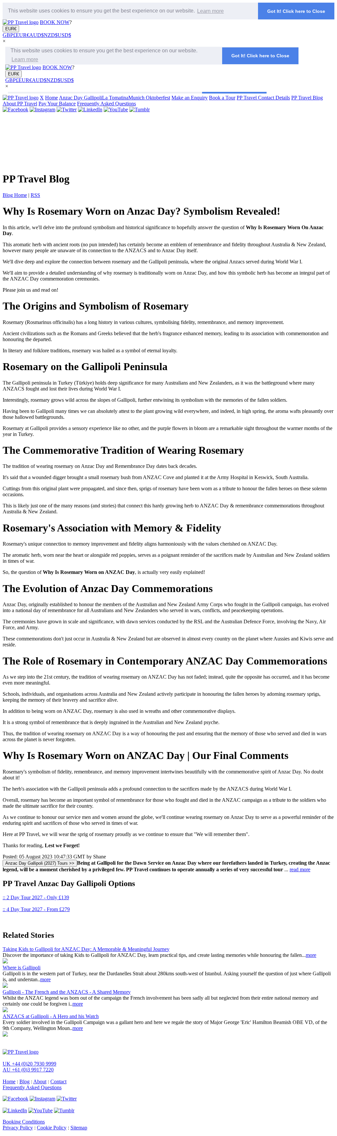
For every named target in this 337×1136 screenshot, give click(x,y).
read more (300, 869)
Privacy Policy (18, 1127)
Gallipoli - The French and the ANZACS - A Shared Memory (67, 992)
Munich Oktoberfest (149, 97)
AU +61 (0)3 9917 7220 (28, 1069)
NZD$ (51, 35)
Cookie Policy (51, 1127)
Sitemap (78, 1127)
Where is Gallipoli (21, 967)
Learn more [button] (210, 11)
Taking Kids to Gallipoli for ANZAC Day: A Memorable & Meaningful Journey (86, 949)
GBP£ (9, 35)
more (311, 955)
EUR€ (10, 28)
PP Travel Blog (307, 97)
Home (51, 97)
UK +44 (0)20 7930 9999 (29, 1064)
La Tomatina (115, 97)
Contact (58, 1081)
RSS (35, 195)
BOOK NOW (54, 22)
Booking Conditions (24, 1121)
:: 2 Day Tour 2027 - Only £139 (36, 897)
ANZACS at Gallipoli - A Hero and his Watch (51, 1016)
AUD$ (36, 35)
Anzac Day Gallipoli (80, 97)
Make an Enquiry (189, 97)
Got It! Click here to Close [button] (296, 11)
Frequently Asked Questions (106, 103)
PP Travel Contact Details (263, 97)
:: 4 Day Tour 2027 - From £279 (36, 909)
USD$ (64, 35)
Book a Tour (222, 97)
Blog (24, 1081)
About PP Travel (20, 103)
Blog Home (15, 195)
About (39, 1081)
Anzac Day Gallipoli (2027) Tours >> (39, 863)
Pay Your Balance (57, 103)
